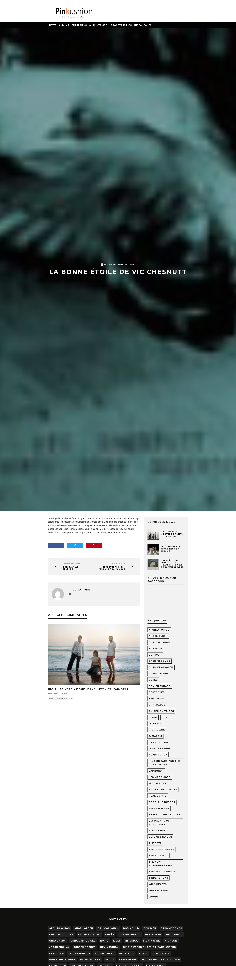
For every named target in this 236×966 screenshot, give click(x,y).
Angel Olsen (158, 636)
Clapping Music (160, 673)
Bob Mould (157, 648)
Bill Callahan (159, 642)
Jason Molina (159, 742)
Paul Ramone (110, 264)
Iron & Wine (157, 730)
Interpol (155, 723)
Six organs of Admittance (159, 823)
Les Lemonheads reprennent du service (171, 549)
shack (153, 814)
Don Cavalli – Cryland (71, 568)
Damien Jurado (160, 686)
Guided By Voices (161, 711)
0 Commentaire (61, 698)
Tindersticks (158, 878)
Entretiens (79, 25)
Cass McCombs (159, 661)
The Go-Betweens (161, 849)
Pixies (173, 789)
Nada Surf (156, 789)
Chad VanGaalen (161, 667)
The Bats (155, 843)
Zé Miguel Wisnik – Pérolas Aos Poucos (112, 568)
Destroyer (157, 692)
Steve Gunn (157, 830)
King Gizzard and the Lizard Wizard (164, 763)
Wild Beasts (158, 884)
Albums (64, 25)
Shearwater (171, 814)
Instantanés (143, 25)
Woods (154, 896)
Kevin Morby (158, 755)
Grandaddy (157, 705)
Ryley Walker (159, 808)
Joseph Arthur (160, 748)
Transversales (121, 25)
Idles (166, 717)
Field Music (157, 698)
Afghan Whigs (159, 630)
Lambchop (156, 771)
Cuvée (153, 680)
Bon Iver (155, 655)
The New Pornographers (161, 864)
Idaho (153, 717)
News (53, 25)
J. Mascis (155, 736)
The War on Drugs (162, 871)
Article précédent (72, 564)
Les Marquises (159, 777)
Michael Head (159, 783)
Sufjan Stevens (160, 837)
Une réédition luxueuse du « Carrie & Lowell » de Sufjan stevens (172, 563)
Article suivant (117, 564)
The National (158, 855)
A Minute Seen (99, 25)
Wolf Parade (158, 890)
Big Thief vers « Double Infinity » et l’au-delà (88, 689)
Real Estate (158, 796)
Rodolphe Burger (162, 802)
